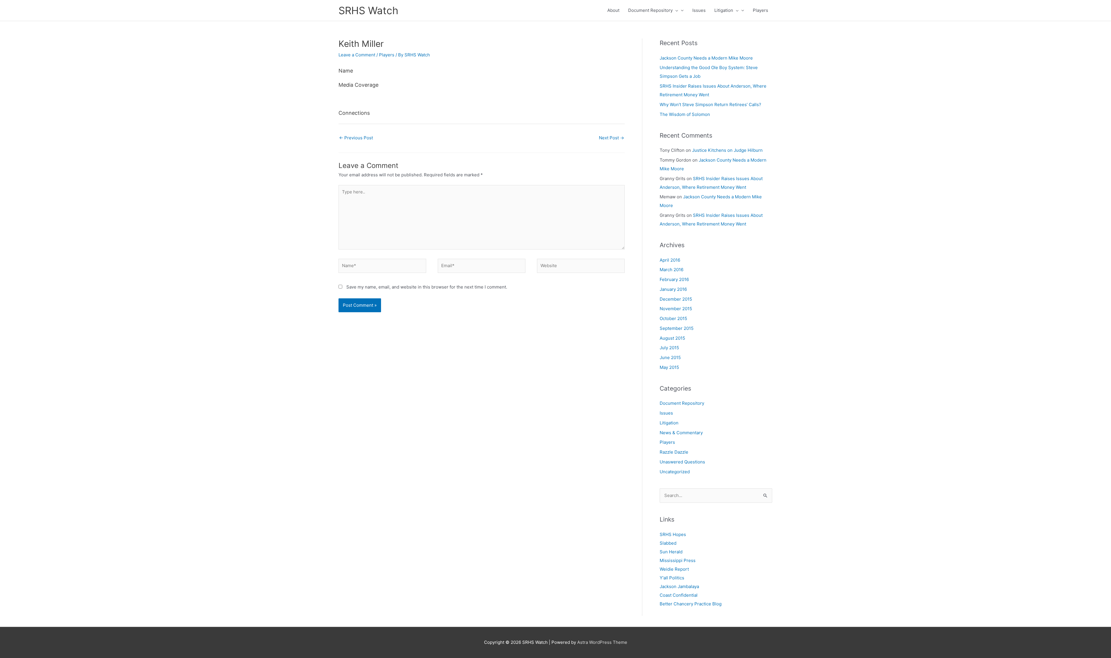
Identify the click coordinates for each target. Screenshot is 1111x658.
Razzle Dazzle (674, 452)
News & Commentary (681, 432)
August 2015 (672, 338)
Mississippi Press (678, 560)
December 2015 (676, 299)
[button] (675, 10)
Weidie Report (674, 569)
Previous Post (356, 138)
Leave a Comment (357, 55)
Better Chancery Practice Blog (691, 604)
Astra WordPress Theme (602, 642)
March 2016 (671, 269)
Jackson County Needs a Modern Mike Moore (706, 58)
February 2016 (674, 279)
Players (760, 10)
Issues (699, 10)
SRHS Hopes (673, 534)
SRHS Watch (368, 10)
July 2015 (669, 347)
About (613, 10)
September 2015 (677, 328)
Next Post (611, 138)
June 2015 (670, 357)
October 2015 (673, 318)
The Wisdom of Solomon (685, 114)
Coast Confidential (679, 595)
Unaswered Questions (682, 462)
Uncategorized (675, 471)
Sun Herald (671, 552)
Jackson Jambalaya (679, 586)
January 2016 (673, 289)
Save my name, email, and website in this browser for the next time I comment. (426, 287)
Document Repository (650, 10)
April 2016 (670, 260)
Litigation (723, 10)
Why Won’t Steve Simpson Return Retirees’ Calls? (710, 104)
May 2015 (669, 367)
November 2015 (676, 308)
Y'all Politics (672, 578)
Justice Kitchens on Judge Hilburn (727, 150)
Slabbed (668, 543)
